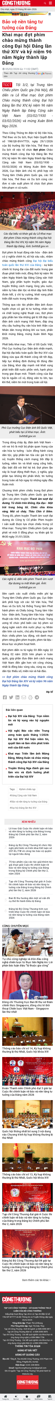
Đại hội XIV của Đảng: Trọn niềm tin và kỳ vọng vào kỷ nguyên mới (28, 720)
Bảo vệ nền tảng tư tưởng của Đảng (22, 24)
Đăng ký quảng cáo (27, 1354)
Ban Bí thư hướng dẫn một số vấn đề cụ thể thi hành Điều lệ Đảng (29, 900)
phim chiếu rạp (28, 789)
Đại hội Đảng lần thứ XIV (23, 807)
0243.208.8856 (32, 1365)
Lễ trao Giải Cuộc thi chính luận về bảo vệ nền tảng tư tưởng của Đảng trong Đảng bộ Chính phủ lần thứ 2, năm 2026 (31, 833)
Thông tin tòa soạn (27, 1346)
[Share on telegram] (37, 697)
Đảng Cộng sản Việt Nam (24, 795)
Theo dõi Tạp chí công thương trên (19, 74)
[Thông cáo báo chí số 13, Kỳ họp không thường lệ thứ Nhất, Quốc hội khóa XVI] (27, 1159)
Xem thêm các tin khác (35, 1280)
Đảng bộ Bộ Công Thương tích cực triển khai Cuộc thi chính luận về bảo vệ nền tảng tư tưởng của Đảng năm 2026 (29, 913)
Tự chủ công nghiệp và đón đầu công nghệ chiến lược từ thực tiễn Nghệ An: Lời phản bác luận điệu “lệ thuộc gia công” (27, 962)
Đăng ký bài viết (27, 1350)
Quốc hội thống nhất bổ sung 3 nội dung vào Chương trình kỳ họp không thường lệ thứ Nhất (27, 1134)
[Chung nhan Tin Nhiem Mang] (28, 1382)
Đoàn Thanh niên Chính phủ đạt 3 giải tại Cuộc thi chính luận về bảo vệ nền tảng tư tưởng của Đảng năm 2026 (27, 1091)
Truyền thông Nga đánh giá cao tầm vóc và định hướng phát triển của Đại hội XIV (28, 772)
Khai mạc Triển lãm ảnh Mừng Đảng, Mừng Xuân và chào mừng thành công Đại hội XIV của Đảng (28, 758)
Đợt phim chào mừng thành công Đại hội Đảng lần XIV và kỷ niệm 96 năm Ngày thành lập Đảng (27, 681)
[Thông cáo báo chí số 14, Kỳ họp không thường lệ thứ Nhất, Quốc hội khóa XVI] (27, 1033)
